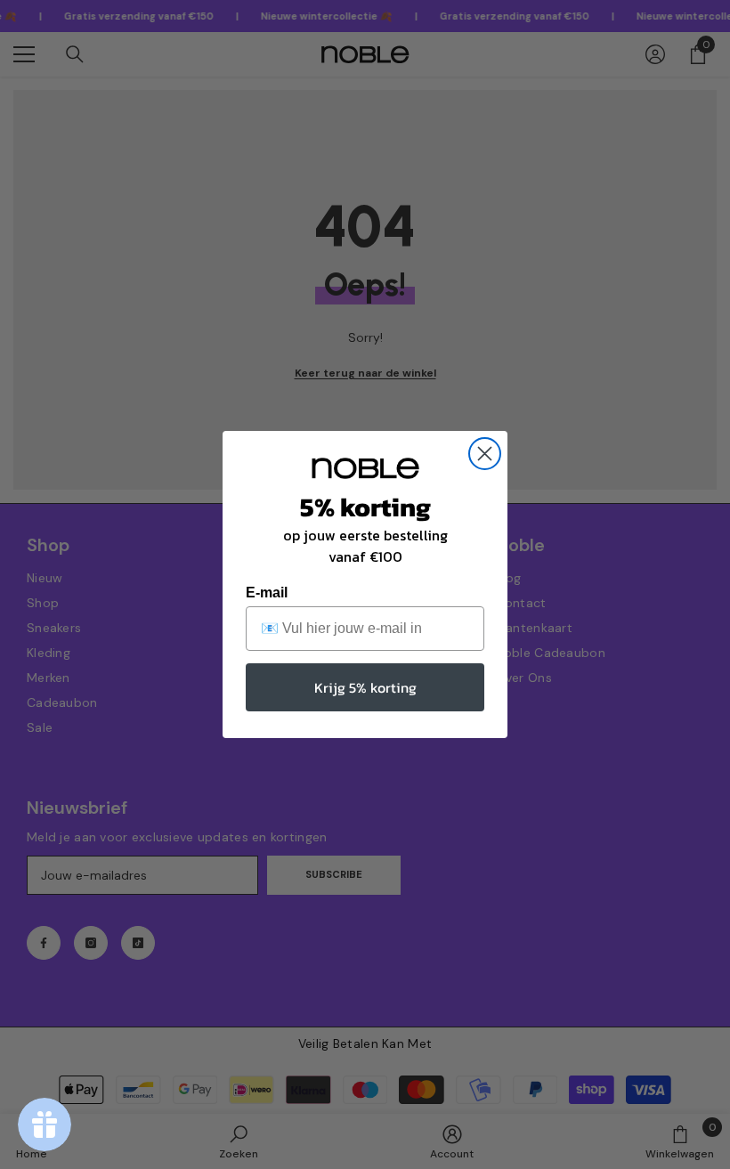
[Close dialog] (484, 453)
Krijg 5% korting (365, 687)
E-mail (267, 592)
